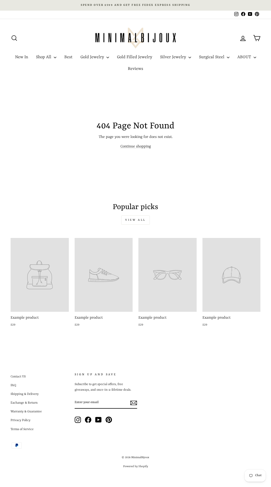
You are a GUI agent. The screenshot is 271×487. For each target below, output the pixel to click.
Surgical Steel (212, 57)
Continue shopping (135, 146)
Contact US (18, 376)
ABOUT (244, 57)
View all (135, 220)
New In (21, 57)
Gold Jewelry (92, 57)
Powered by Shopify (135, 466)
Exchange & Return (24, 403)
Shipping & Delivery (25, 394)
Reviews (135, 68)
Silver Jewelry (173, 57)
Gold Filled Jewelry (134, 57)
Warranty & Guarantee (26, 411)
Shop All (44, 57)
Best (68, 57)
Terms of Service (22, 429)
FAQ (13, 385)
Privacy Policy (20, 420)
